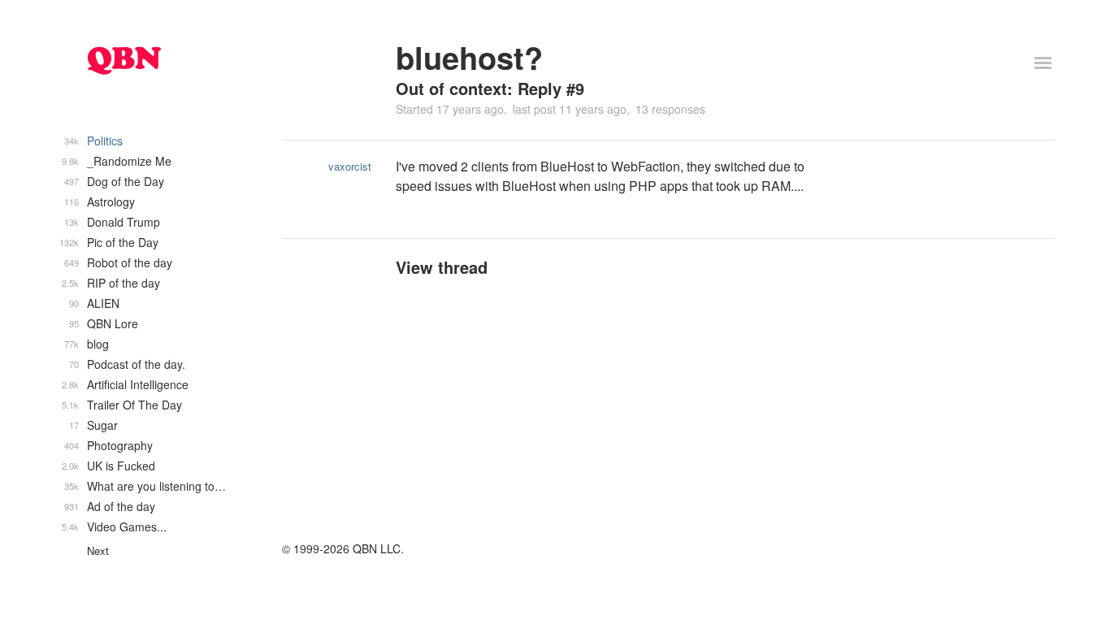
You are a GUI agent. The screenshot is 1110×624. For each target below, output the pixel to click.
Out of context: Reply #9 (490, 88)
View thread (442, 267)
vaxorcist (349, 166)
